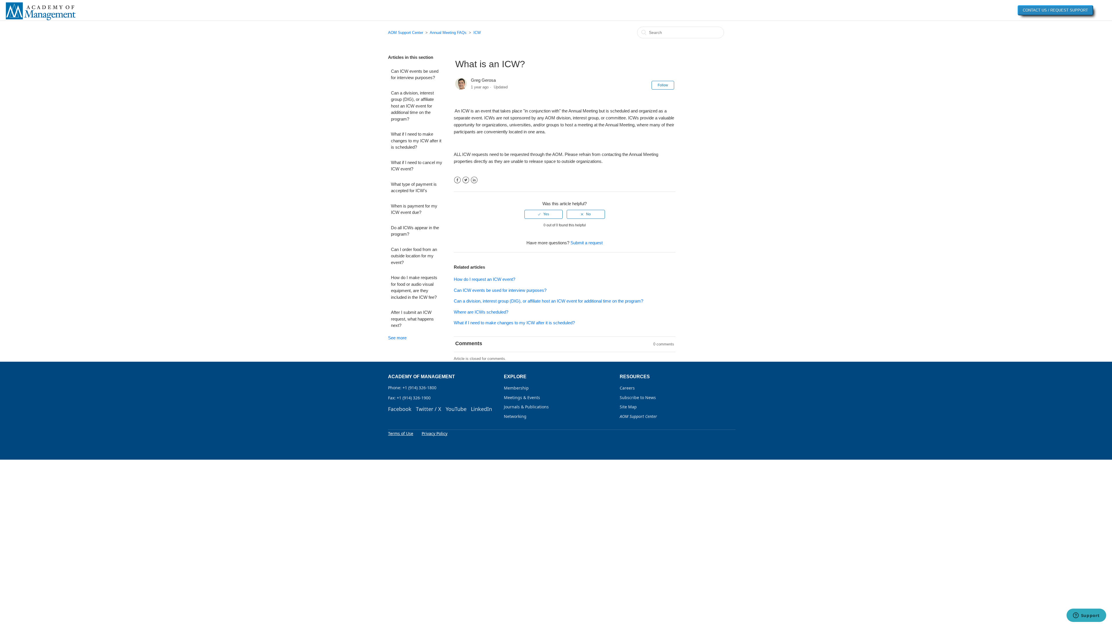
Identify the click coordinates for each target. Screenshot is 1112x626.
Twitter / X (428, 408)
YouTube (456, 408)
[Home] (40, 19)
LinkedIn (474, 180)
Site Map (628, 407)
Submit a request (586, 242)
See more (397, 337)
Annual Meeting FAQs (448, 32)
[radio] (543, 214)
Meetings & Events (522, 397)
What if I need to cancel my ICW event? (416, 166)
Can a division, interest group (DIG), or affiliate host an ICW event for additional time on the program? (412, 105)
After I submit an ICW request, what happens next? (412, 319)
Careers (627, 388)
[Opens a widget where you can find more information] (1086, 616)
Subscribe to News (638, 397)
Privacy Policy (434, 433)
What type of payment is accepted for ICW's (414, 187)
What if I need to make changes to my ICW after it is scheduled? (416, 141)
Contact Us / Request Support (1055, 10)
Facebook (457, 180)
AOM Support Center (405, 32)
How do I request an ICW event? (484, 279)
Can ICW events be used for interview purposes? (414, 74)
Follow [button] (663, 85)
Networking (515, 416)
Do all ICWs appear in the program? (415, 231)
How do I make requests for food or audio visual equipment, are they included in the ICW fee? (414, 287)
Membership (516, 388)
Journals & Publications (526, 407)
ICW (477, 32)
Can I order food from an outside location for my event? (414, 256)
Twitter (465, 180)
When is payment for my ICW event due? (414, 209)
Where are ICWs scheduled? (481, 312)
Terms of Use (400, 433)
